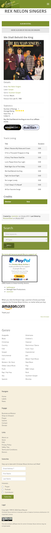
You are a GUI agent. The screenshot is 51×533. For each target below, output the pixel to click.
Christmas (5, 342)
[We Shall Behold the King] (24, 60)
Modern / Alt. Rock (8, 362)
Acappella (5, 335)
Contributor (9, 492)
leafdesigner (11, 287)
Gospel (4, 352)
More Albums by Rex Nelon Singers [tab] (25, 30)
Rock (27, 372)
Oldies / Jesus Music (9, 366)
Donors (4, 452)
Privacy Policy (6, 445)
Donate (4, 425)
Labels (4, 399)
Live (3, 359)
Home (4, 396)
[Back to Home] (10, 4)
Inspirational (30, 352)
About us (5, 437)
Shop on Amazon (8, 416)
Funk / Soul (29, 349)
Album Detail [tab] (25, 24)
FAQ (3, 442)
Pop (27, 366)
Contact (4, 423)
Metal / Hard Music (32, 359)
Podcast (8, 489)
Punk (3, 369)
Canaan (11, 89)
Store (4, 440)
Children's (29, 338)
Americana (29, 335)
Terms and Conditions (9, 450)
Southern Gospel (15, 93)
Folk (3, 349)
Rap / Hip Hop (7, 372)
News (4, 401)
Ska (3, 376)
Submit (4, 420)
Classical (28, 342)
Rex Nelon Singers (14, 87)
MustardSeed (8, 218)
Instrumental (6, 355)
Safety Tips (5, 447)
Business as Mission (9, 413)
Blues (4, 338)
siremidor (15, 216)
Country (5, 345)
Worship (28, 379)
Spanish (4, 379)
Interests (5, 483)
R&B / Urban (30, 369)
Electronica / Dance (32, 345)
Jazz (27, 355)
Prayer (4, 418)
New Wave (29, 362)
